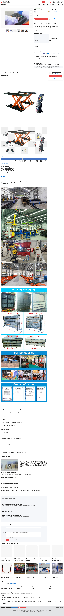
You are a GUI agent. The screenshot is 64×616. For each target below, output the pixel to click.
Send (7, 539)
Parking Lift (49, 586)
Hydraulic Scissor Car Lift (57, 601)
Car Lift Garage (50, 601)
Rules (62, 4)
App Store (3, 607)
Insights (50, 610)
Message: (4, 532)
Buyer (43, 4)
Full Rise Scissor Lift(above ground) (52, 585)
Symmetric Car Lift (38, 597)
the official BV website (21, 458)
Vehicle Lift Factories (10, 601)
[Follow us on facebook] (56, 607)
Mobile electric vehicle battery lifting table (6, 588)
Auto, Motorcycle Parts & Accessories (8, 6)
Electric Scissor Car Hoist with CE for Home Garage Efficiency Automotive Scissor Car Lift (6, 558)
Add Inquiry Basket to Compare (17, 34)
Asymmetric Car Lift (25, 597)
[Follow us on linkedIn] (62, 607)
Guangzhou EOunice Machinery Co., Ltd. (41, 11)
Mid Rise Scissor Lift (3, 586)
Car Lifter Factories (24, 601)
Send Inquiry (41, 18)
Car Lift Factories (17, 601)
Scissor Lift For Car (36, 601)
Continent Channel (42, 610)
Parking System (10, 485)
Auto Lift (17, 485)
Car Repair (36, 485)
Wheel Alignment (9, 597)
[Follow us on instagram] (58, 607)
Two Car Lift (30, 601)
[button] (53, 2)
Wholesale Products (32, 610)
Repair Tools (3, 597)
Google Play (8, 607)
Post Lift (14, 485)
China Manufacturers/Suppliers (25, 610)
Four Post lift (33, 585)
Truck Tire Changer (19, 588)
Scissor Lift (20, 485)
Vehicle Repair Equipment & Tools (18, 6)
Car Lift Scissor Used (43, 601)
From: (5, 527)
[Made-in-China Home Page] (5, 2)
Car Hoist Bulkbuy (4, 603)
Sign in (62, 2)
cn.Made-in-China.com (40, 611)
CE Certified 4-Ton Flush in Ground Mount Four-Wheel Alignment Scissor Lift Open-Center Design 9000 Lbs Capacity (44, 576)
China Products (18, 610)
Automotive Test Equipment (16, 597)
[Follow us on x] (57, 607)
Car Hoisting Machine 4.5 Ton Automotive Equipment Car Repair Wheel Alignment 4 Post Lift (57, 576)
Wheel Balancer (50, 588)
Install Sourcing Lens (22, 607)
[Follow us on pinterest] (61, 607)
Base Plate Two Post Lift (4, 585)
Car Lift (25, 6)
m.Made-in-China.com (34, 611)
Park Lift (39, 485)
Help (47, 4)
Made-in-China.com (28, 611)
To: (5, 530)
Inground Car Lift (31, 597)
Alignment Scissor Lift (35, 586)
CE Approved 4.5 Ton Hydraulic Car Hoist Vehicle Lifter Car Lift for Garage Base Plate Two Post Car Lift (6, 576)
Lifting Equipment (29, 485)
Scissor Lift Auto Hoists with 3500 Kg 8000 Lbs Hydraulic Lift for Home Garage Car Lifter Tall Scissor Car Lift (19, 558)
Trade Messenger (14, 607)
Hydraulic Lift (24, 485)
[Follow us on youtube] (60, 607)
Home (1, 6)
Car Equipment (4, 601)
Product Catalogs (13, 583)
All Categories (4, 4)
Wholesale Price (37, 610)
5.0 (53, 73)
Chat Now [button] (56, 18)
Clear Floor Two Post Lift (19, 585)
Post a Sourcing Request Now (25, 539)
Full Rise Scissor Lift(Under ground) (21, 586)
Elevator (33, 485)
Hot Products (14, 610)
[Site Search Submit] (43, 2)
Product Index (47, 610)
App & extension (52, 4)
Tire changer (33, 588)
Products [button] (14, 1)
